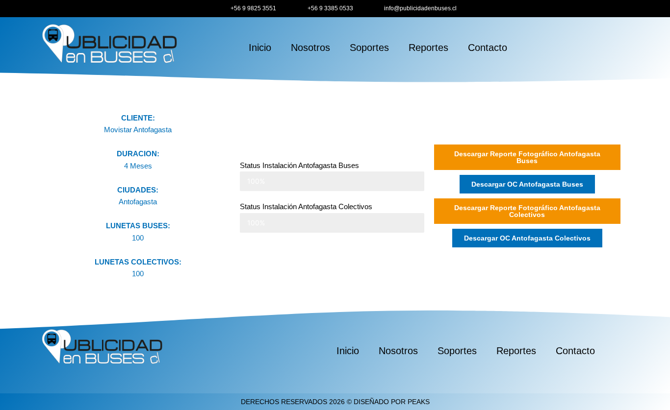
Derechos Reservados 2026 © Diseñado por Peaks (335, 402)
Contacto (487, 47)
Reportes (428, 47)
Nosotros (310, 47)
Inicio (260, 47)
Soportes (369, 47)
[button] (527, 184)
